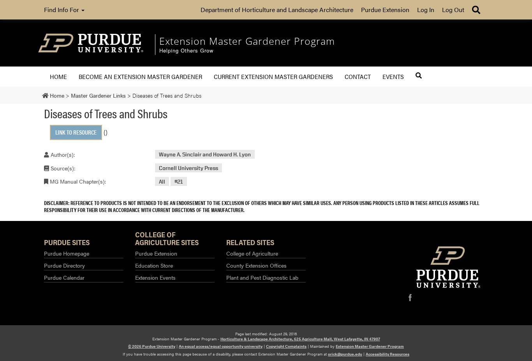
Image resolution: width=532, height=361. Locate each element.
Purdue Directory (64, 265)
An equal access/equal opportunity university (220, 346)
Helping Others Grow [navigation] (186, 50)
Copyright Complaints (286, 346)
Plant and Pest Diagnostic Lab (262, 277)
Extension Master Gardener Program (370, 346)
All (162, 181)
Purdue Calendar (64, 277)
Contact (358, 76)
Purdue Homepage (66, 253)
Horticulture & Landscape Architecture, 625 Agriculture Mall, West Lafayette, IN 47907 (300, 339)
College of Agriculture (252, 253)
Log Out (453, 9)
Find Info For (62, 9)
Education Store (154, 265)
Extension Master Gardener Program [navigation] (247, 40)
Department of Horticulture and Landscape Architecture (277, 9)
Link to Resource (76, 132)
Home (58, 76)
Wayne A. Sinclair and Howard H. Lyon (205, 154)
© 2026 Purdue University (151, 346)
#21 (178, 181)
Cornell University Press (188, 168)
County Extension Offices (256, 265)
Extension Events (155, 277)
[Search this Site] (419, 75)
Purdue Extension (385, 9)
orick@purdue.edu (345, 354)
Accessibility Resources (387, 354)
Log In (425, 9)
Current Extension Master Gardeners (273, 76)
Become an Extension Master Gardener (140, 76)
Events (393, 76)
